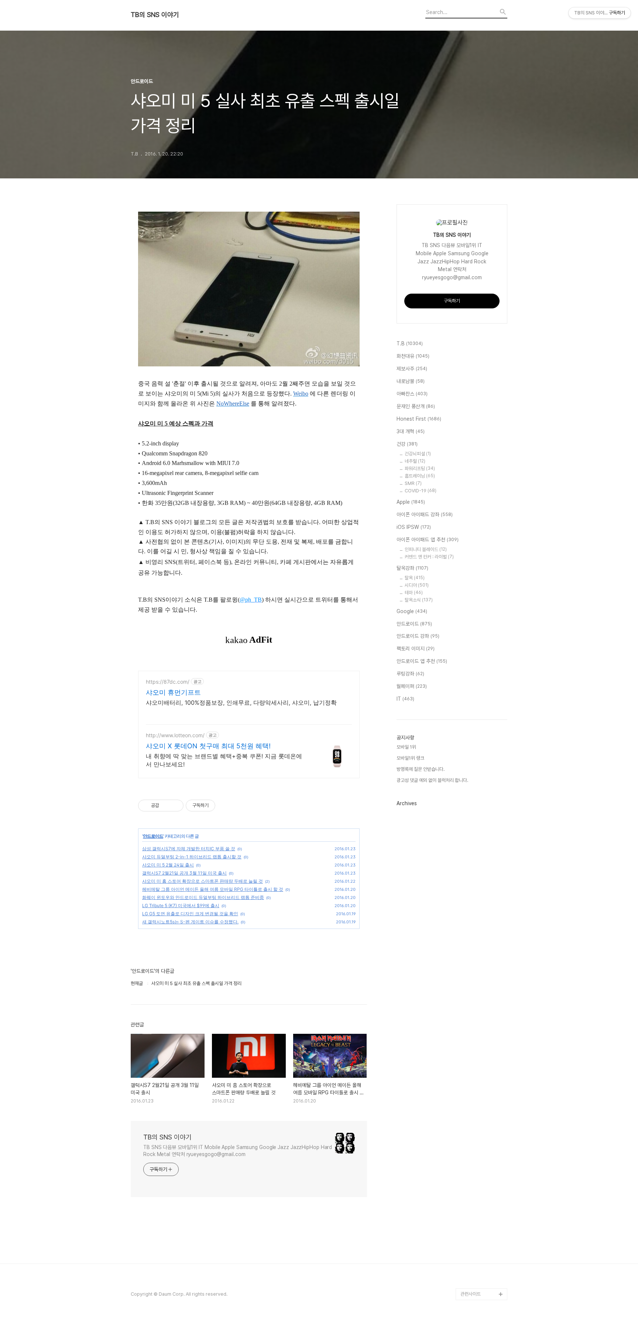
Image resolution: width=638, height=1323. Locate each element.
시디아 (417, 585)
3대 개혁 (411, 431)
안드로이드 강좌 (418, 636)
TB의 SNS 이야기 (155, 14)
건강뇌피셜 (418, 454)
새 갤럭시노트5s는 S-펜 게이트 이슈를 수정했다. (190, 921)
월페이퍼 (412, 686)
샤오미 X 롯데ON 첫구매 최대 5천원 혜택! (208, 746)
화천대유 (413, 356)
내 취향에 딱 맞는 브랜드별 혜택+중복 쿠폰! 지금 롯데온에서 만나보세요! (224, 760)
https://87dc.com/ (167, 681)
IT (405, 699)
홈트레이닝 (420, 476)
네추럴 (415, 461)
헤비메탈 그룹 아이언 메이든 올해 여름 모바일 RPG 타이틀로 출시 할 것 (212, 889)
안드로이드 (153, 836)
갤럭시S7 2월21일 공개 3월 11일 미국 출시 (184, 873)
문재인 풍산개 (416, 406)
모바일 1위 (406, 747)
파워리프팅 (420, 468)
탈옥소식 (419, 600)
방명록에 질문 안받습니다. (421, 769)
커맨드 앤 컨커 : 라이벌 (429, 557)
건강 (407, 444)
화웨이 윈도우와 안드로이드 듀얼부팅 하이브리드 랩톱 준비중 (203, 897)
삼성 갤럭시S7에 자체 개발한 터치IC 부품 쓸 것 (188, 848)
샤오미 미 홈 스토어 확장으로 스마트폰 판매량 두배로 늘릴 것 (202, 881)
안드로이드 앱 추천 (422, 661)
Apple (411, 502)
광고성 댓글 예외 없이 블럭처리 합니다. (432, 780)
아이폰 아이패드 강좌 (425, 514)
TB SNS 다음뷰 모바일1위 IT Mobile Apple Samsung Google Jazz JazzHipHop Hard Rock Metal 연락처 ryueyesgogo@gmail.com (237, 1150)
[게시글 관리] (175, 805)
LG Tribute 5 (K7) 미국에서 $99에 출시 (180, 905)
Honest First (419, 419)
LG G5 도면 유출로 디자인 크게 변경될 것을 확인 (190, 913)
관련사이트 (470, 1294)
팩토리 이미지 (416, 649)
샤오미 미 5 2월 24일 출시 (168, 865)
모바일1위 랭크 (410, 758)
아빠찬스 (412, 394)
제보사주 (412, 369)
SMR (413, 483)
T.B (410, 343)
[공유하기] (166, 805)
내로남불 (411, 381)
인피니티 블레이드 (426, 549)
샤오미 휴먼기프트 (173, 692)
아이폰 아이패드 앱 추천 (428, 540)
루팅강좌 (410, 674)
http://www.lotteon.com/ (175, 735)
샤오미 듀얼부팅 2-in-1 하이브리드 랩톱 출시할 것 (191, 856)
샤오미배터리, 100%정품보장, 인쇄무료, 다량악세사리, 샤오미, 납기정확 (241, 702)
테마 (414, 592)
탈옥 (415, 578)
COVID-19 (420, 490)
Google (412, 611)
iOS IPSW (414, 527)
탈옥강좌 (412, 568)
